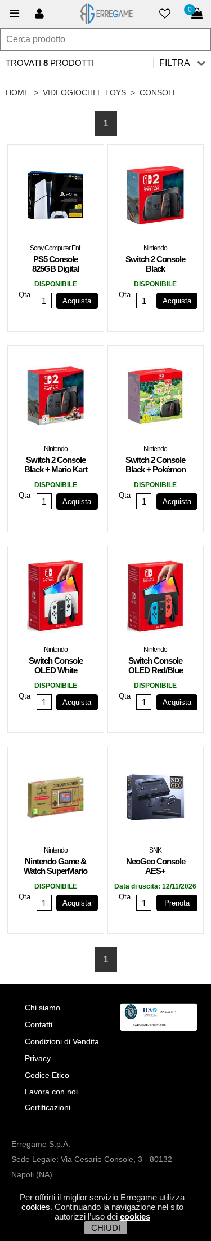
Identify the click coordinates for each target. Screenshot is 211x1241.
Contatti (38, 1024)
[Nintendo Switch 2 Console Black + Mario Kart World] (56, 398)
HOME (17, 92)
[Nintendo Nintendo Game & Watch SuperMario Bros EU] (56, 799)
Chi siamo (42, 1007)
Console (159, 92)
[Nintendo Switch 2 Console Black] (156, 197)
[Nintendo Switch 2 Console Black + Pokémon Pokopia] (156, 398)
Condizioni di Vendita (62, 1041)
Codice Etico (47, 1075)
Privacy (38, 1058)
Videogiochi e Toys (84, 92)
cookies (35, 1207)
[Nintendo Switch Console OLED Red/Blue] (156, 599)
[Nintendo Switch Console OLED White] (56, 599)
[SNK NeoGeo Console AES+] (156, 799)
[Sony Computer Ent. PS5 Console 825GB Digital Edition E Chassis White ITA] (56, 197)
